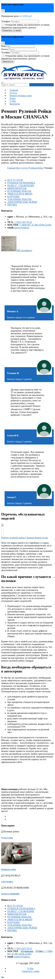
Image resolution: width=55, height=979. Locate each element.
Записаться (7, 61)
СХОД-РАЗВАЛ (7, 882)
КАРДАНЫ (13, 196)
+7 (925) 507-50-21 (22, 222)
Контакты (15, 103)
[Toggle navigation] (2, 82)
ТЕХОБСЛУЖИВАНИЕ (10, 894)
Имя (3, 46)
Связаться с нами (31, 971)
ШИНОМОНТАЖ (16, 188)
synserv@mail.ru (21, 227)
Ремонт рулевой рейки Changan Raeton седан (24, 537)
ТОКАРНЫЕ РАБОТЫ (19, 199)
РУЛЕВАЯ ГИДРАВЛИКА (21, 183)
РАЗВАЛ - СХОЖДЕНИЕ (20, 185)
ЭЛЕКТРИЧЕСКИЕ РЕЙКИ (22, 202)
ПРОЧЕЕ (12, 204)
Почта (4, 49)
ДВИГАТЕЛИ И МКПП (19, 193)
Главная (11, 168)
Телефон (5, 21)
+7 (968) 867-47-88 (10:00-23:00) (34, 225)
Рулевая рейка (35, 168)
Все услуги (22, 168)
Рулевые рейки (7, 838)
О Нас (30, 968)
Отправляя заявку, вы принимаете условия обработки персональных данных (25, 26)
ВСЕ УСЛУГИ (15, 180)
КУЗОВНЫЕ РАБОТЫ (19, 191)
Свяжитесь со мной (11, 30)
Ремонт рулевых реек (21, 95)
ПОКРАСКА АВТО (8, 869)
